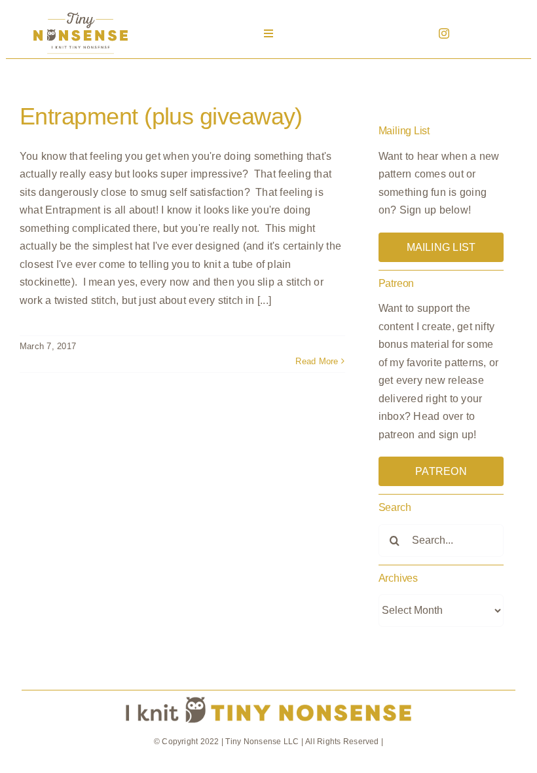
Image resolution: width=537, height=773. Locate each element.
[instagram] (444, 33)
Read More (316, 361)
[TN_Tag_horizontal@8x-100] (268, 695)
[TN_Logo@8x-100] (80, 12)
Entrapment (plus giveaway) (161, 116)
